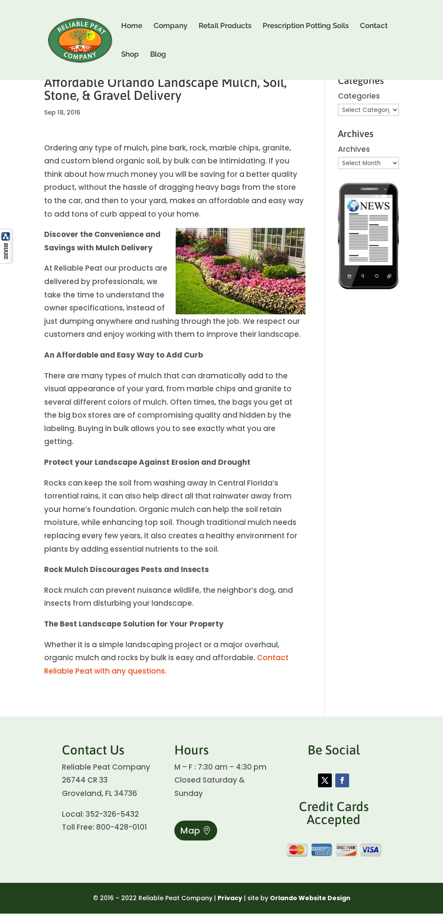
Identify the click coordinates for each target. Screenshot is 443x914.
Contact (374, 26)
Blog (158, 54)
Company (170, 26)
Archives (354, 149)
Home (131, 26)
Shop (130, 54)
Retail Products (225, 26)
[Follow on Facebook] (342, 780)
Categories (359, 96)
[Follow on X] (325, 780)
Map (190, 831)
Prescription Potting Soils (306, 26)
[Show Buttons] (6, 261)
